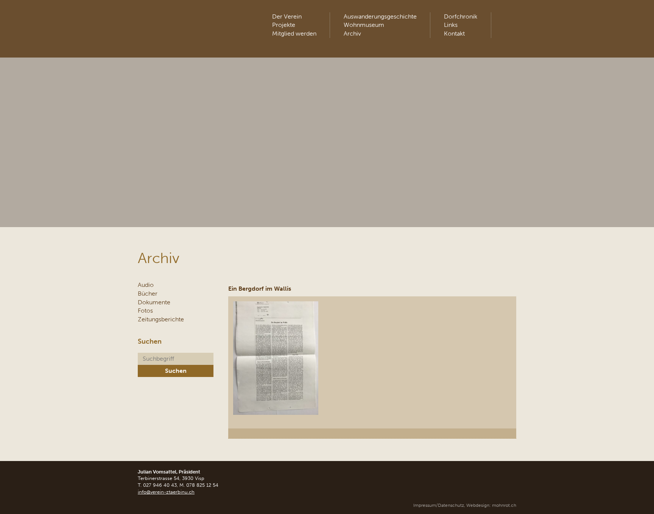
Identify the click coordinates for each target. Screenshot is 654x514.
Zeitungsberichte (161, 319)
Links (451, 24)
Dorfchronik (460, 16)
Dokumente (154, 302)
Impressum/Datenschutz (438, 505)
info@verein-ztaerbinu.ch (166, 492)
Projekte (283, 24)
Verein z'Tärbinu (194, 20)
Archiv (352, 33)
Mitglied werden (294, 33)
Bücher (147, 293)
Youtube (509, 18)
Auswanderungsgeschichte (380, 16)
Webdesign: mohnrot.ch (491, 505)
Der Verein (287, 16)
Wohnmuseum (364, 24)
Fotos (145, 310)
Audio (146, 284)
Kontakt (454, 33)
